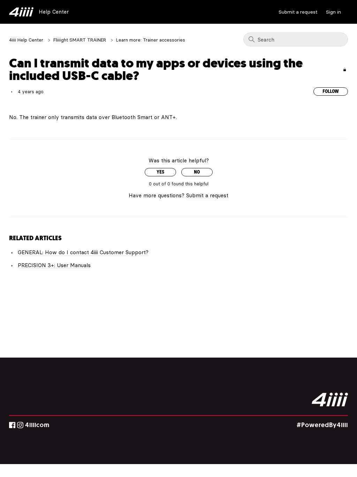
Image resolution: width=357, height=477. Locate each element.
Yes (160, 172)
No (197, 172)
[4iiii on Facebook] (12, 425)
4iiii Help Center (26, 40)
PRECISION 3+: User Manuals (54, 265)
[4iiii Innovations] (330, 399)
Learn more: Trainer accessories (150, 40)
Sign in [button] (333, 12)
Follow (330, 91)
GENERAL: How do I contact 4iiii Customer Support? (83, 252)
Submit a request (298, 12)
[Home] (21, 12)
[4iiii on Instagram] (20, 425)
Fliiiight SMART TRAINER (79, 40)
